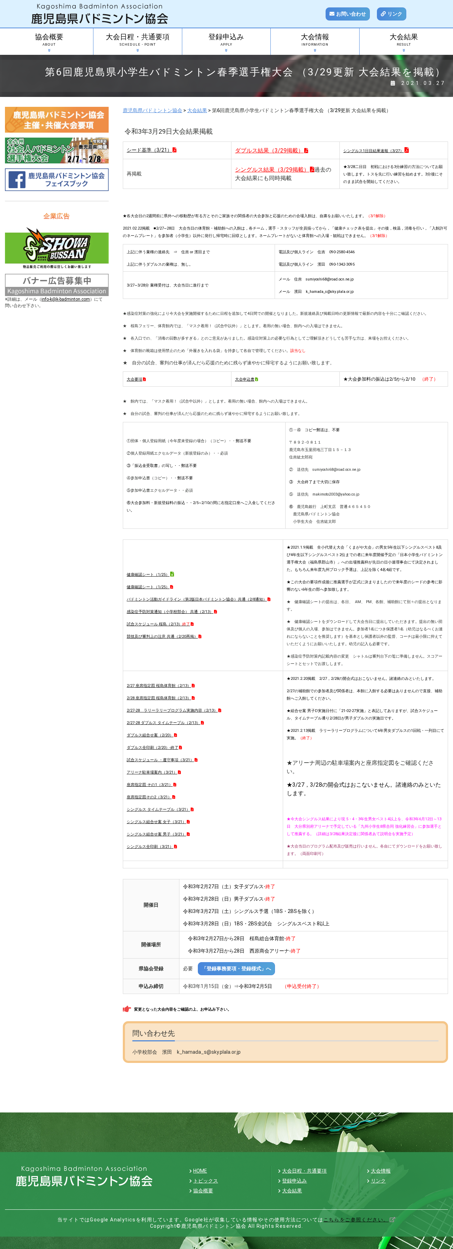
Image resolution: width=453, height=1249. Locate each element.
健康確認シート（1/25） (148, 587)
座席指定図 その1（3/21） (150, 784)
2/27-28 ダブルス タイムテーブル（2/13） (163, 723)
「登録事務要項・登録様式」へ (236, 968)
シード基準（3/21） (149, 150)
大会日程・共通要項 (138, 39)
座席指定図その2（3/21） (149, 797)
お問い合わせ (351, 14)
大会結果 (404, 39)
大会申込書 (244, 379)
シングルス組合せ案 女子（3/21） (156, 822)
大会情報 (315, 39)
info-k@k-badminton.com (65, 299)
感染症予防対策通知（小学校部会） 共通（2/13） (170, 611)
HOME (200, 1171)
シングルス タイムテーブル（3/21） (158, 809)
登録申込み (226, 39)
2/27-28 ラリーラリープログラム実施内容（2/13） (172, 710)
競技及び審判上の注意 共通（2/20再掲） (162, 636)
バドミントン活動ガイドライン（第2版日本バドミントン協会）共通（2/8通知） (197, 599)
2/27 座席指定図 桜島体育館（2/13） (159, 685)
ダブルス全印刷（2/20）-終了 (152, 747)
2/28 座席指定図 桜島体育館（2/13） (159, 698)
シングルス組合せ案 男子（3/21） (156, 834)
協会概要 (49, 39)
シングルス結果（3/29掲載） (272, 169)
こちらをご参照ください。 (356, 1219)
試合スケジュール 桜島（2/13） (158, 624)
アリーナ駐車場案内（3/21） (152, 772)
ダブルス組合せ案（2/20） (150, 735)
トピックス (205, 1181)
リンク (395, 14)
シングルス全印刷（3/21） (150, 846)
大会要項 (134, 379)
